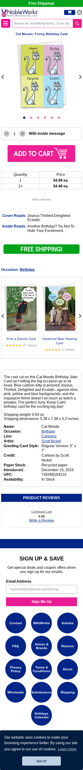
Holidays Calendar (42, 715)
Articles (68, 623)
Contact (15, 623)
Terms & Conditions (41, 669)
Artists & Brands (41, 646)
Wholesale (15, 692)
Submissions (41, 692)
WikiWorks (41, 623)
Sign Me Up (42, 602)
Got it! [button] (42, 761)
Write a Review (41, 199)
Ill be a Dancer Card (21, 339)
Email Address (18, 581)
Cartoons (49, 436)
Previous (4, 77)
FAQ (15, 646)
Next (78, 77)
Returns (67, 646)
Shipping (67, 692)
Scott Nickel (51, 441)
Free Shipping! (41, 3)
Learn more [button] (67, 749)
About (67, 669)
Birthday (27, 270)
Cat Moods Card (41, 511)
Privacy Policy (15, 669)
